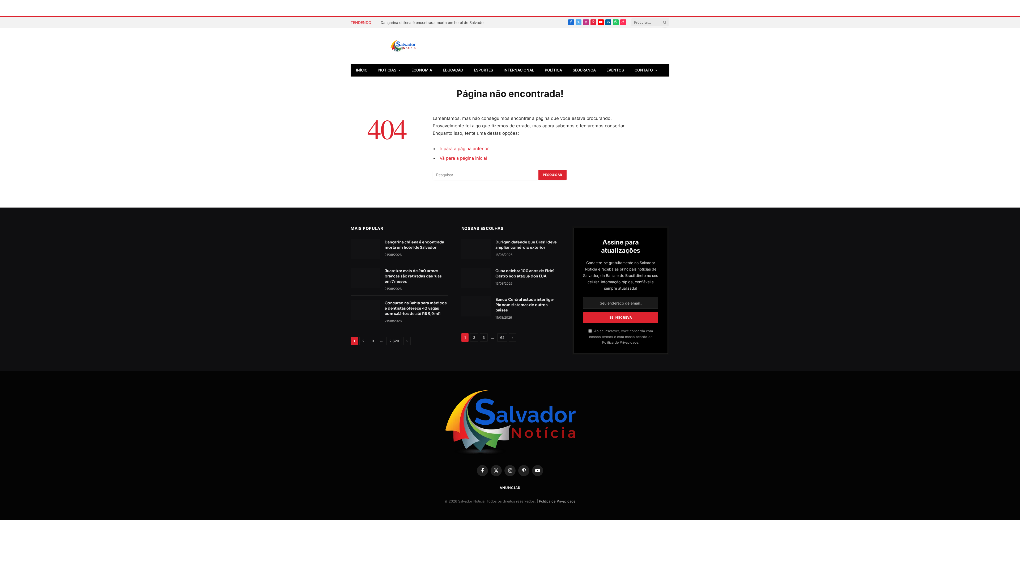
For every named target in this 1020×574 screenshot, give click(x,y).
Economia (421, 70)
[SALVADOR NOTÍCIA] (416, 46)
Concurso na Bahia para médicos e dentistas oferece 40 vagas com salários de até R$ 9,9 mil (416, 308)
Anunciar (510, 488)
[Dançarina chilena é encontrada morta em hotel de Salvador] (365, 249)
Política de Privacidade (620, 342)
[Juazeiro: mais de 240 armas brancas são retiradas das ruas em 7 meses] (365, 278)
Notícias (387, 70)
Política (553, 70)
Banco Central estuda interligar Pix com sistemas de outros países (524, 305)
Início (362, 70)
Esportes (483, 70)
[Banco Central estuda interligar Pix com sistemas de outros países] (476, 306)
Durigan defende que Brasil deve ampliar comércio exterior (526, 245)
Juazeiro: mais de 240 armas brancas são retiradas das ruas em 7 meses (413, 276)
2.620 (394, 341)
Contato (644, 70)
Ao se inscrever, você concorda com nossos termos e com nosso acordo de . (621, 336)
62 (502, 337)
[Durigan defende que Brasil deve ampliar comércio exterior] (476, 249)
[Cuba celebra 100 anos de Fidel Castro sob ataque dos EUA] (476, 278)
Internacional (519, 70)
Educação (453, 70)
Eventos (615, 70)
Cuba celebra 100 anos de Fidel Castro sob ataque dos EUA (524, 273)
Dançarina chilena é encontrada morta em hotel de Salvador (433, 22)
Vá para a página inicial (463, 158)
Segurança (584, 70)
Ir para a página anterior (464, 148)
